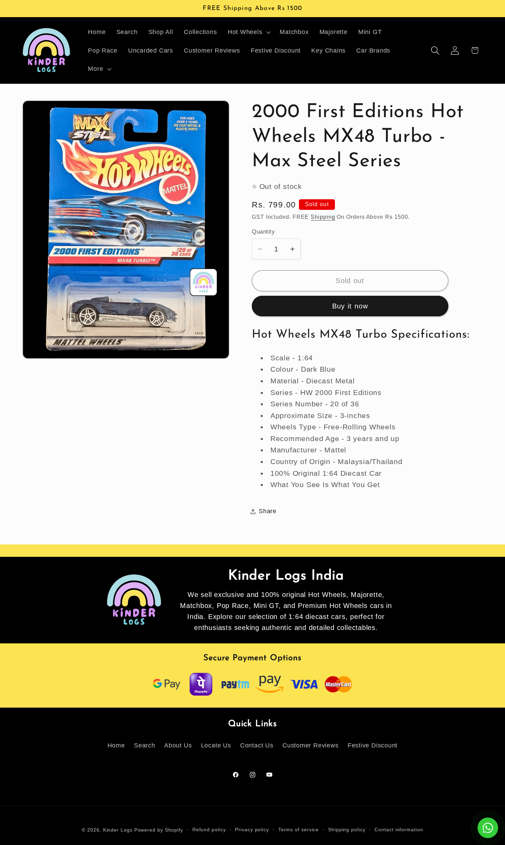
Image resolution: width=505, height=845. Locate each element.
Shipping (323, 217)
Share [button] (268, 511)
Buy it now (350, 306)
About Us (178, 745)
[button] (248, 32)
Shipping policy (347, 829)
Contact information (398, 829)
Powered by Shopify (158, 830)
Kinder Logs (118, 830)
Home (116, 745)
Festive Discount (372, 745)
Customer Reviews (310, 745)
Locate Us (216, 745)
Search (144, 745)
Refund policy (209, 829)
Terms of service (298, 829)
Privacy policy (252, 829)
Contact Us (256, 745)
